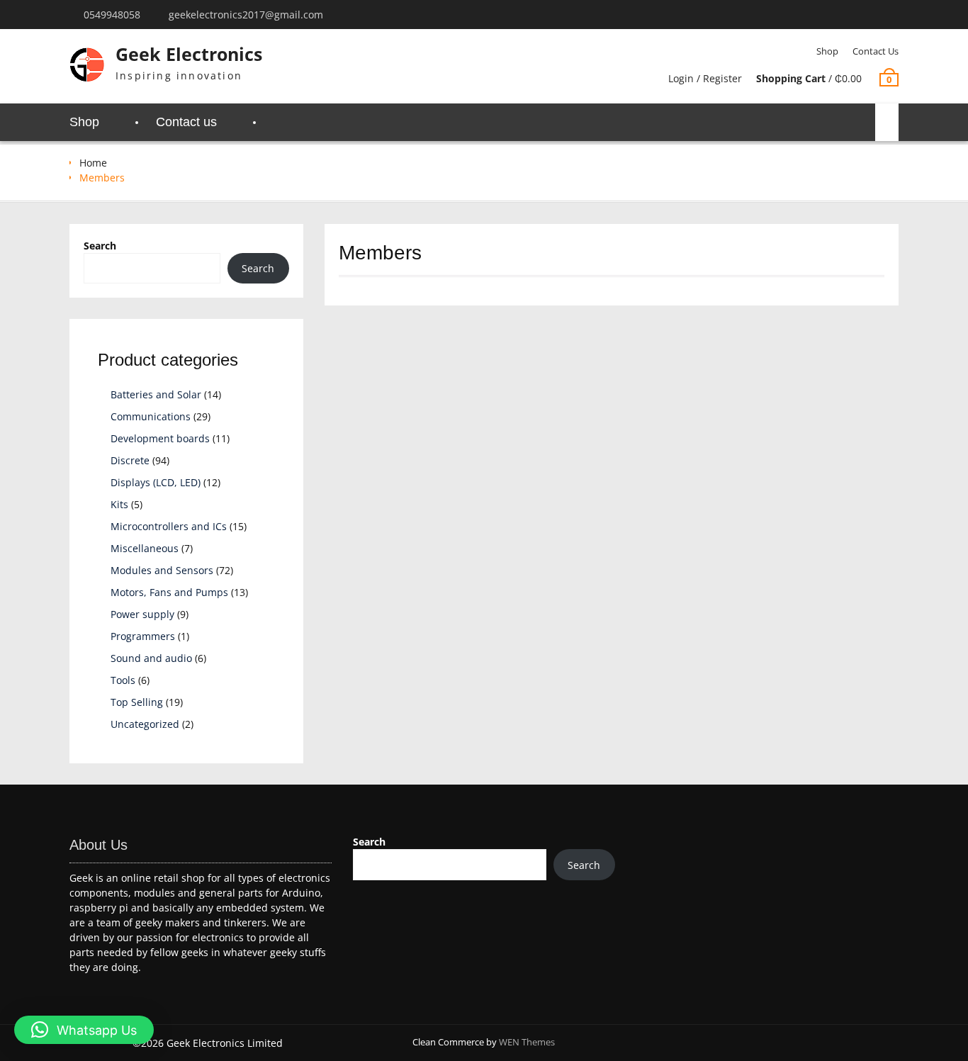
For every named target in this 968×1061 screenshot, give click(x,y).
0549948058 (112, 14)
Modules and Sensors (162, 570)
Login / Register (705, 78)
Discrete (130, 460)
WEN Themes (527, 1041)
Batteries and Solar (156, 394)
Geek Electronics (189, 54)
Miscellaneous (145, 548)
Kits (119, 504)
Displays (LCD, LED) (156, 482)
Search (100, 245)
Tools (123, 680)
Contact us (875, 51)
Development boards (160, 438)
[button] (84, 1030)
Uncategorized (145, 724)
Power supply (142, 614)
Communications (151, 416)
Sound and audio (151, 658)
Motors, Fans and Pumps (169, 592)
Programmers (143, 636)
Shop (827, 51)
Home (93, 162)
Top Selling (137, 702)
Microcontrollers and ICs (169, 526)
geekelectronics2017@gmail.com (246, 14)
